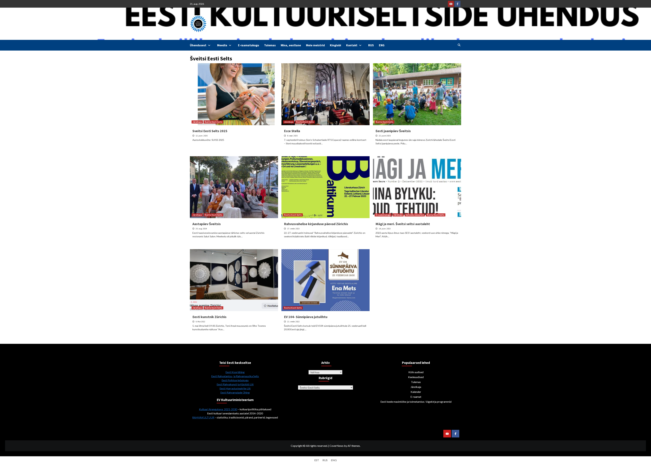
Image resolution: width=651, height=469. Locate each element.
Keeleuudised (416, 377)
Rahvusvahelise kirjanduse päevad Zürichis (316, 224)
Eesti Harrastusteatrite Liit (235, 388)
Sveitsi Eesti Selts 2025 (209, 131)
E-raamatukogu (248, 45)
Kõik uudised (415, 372)
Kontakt (351, 45)
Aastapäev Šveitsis (206, 224)
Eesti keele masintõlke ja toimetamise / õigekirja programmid (415, 401)
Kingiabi (335, 45)
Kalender (416, 391)
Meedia (222, 45)
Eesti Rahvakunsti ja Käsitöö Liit (235, 384)
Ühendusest (198, 45)
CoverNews (336, 445)
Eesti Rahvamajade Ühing (235, 392)
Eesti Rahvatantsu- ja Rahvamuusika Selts (235, 376)
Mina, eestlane (291, 45)
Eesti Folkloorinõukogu (235, 380)
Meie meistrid (315, 45)
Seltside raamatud (415, 215)
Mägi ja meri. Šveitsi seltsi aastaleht (403, 224)
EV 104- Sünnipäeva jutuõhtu (305, 317)
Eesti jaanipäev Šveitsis (393, 131)
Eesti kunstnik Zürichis (209, 317)
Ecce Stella (292, 131)
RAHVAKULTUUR (203, 417)
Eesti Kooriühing (235, 372)
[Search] (459, 45)
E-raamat (415, 396)
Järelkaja (197, 122)
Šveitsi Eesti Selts (213, 122)
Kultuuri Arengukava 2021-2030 (218, 409)
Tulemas (270, 45)
